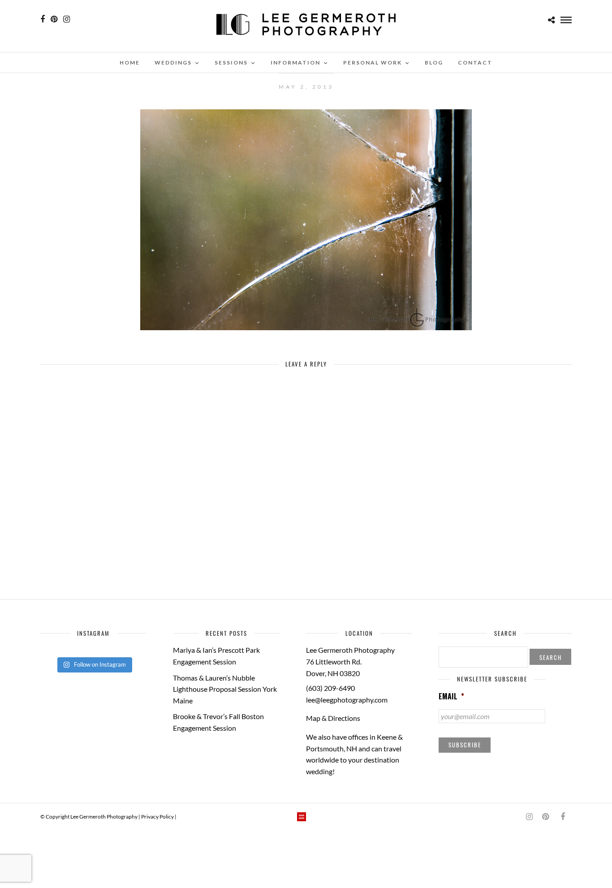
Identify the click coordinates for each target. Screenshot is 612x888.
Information (295, 62)
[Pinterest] (54, 19)
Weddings (173, 62)
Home (130, 62)
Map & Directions (333, 718)
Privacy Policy (157, 816)
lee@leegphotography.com (347, 699)
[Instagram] (66, 19)
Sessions (231, 62)
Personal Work (372, 62)
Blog (434, 62)
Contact (475, 62)
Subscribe (464, 744)
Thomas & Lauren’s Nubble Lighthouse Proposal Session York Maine (225, 689)
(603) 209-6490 (330, 688)
